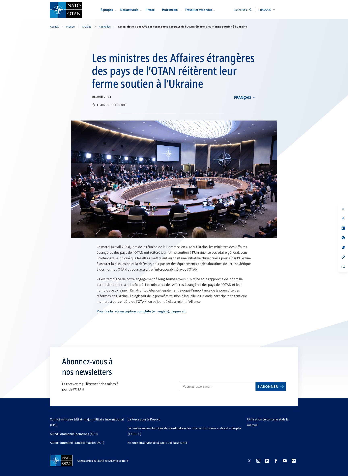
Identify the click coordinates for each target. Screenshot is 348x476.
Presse (150, 10)
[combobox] (266, 9)
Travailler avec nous (198, 10)
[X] (343, 208)
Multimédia (170, 10)
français (242, 97)
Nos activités (129, 10)
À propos (107, 10)
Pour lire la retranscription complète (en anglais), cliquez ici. (141, 311)
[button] (266, 9)
